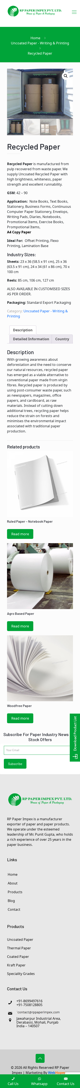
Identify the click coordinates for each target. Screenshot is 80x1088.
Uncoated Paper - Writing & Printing (40, 43)
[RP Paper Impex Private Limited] (35, 13)
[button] (66, 76)
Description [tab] (23, 330)
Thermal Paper (19, 948)
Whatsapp (39, 1083)
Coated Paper (18, 956)
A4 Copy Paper (19, 232)
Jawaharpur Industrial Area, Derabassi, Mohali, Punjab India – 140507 (38, 1022)
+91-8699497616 (29, 1001)
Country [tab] (62, 339)
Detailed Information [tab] (31, 339)
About (12, 883)
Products (15, 892)
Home (35, 38)
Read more (20, 534)
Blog (11, 900)
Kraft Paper (16, 965)
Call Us (13, 1083)
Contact (14, 909)
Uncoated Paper (20, 939)
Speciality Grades (21, 973)
